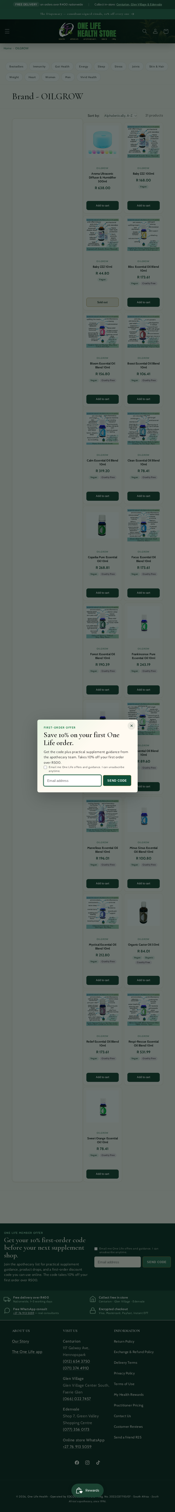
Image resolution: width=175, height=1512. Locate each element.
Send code (117, 780)
